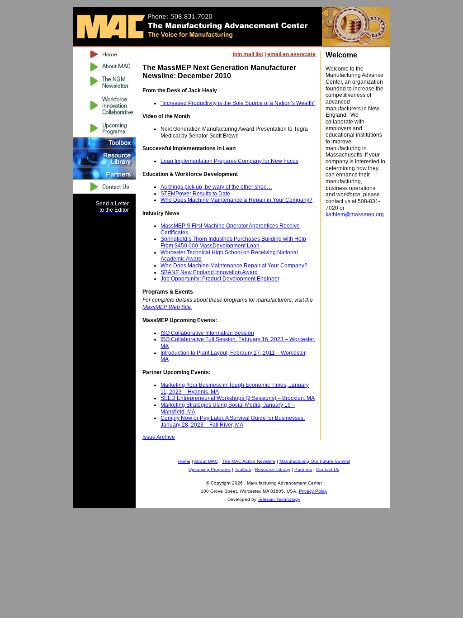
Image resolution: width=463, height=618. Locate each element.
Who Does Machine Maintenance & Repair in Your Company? (236, 200)
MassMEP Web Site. (167, 307)
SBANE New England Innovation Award (209, 272)
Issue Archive (158, 437)
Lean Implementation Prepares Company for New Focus (229, 161)
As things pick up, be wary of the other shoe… (216, 187)
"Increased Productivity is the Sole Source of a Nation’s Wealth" (238, 103)
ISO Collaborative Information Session (207, 333)
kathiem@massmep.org (355, 214)
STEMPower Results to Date (195, 193)
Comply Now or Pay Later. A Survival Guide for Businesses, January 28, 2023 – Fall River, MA (233, 421)
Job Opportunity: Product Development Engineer (220, 279)
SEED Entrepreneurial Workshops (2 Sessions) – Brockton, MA (238, 398)
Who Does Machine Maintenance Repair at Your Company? (234, 265)
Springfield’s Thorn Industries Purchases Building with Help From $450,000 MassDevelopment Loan (233, 242)
